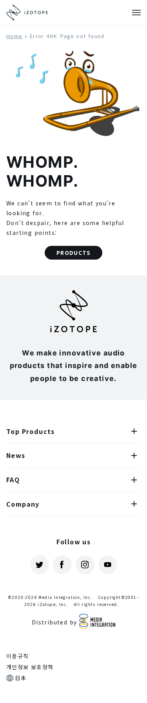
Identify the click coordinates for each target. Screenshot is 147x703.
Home (14, 36)
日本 (21, 678)
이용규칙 (17, 656)
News (15, 455)
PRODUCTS (73, 252)
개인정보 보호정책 (30, 667)
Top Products (30, 431)
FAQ (13, 479)
